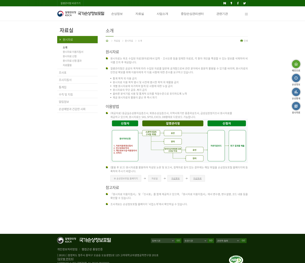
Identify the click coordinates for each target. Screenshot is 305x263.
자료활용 (67, 65)
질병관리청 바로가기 (70, 3)
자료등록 (197, 178)
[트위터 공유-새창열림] (244, 3)
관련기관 (222, 13)
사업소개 (162, 13)
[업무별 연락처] (65, 259)
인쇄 (245, 40)
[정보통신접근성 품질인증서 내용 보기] (236, 257)
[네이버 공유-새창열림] (224, 3)
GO (178, 240)
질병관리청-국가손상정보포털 (80, 13)
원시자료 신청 (70, 56)
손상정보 (117, 13)
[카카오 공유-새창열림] (231, 3)
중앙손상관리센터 (192, 13)
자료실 (139, 13)
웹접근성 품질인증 (92, 249)
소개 (65, 47)
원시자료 (68, 39)
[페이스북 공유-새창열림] (238, 3)
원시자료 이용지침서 (73, 52)
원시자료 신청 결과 (72, 60)
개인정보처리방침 (67, 249)
